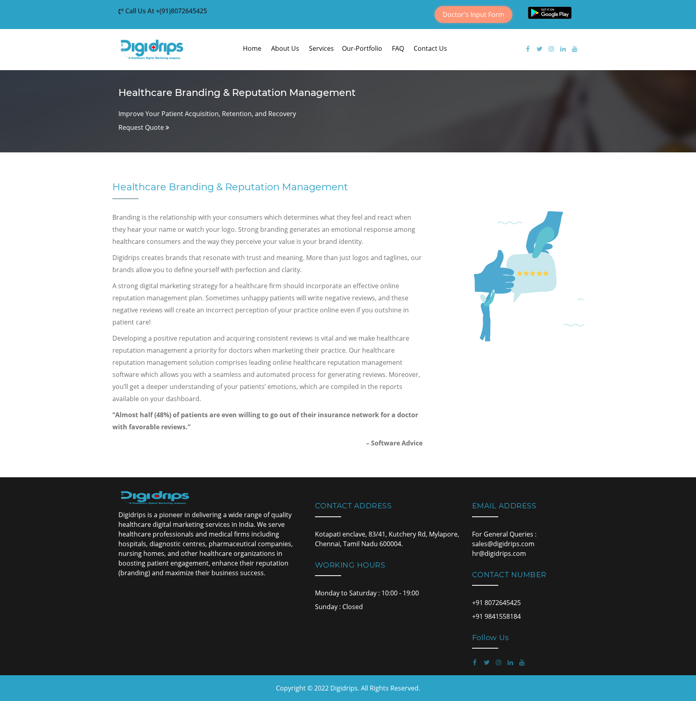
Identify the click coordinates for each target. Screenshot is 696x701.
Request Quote (142, 127)
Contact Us (430, 48)
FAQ (398, 48)
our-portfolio (362, 48)
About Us (285, 48)
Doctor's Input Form (473, 14)
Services (321, 48)
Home (252, 48)
